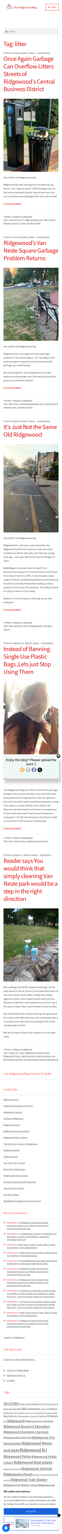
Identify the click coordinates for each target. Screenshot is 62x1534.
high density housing (43, 1413)
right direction (28, 1056)
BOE (18, 1409)
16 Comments (43, 421)
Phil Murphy (52, 1416)
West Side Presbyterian (14, 1169)
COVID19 (52, 1408)
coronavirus (33, 1408)
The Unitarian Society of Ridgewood (20, 1144)
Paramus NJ (34, 1416)
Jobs (55, 1413)
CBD (46, 220)
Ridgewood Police (11, 1056)
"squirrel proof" (16, 220)
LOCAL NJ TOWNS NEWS (18, 1370)
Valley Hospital (10, 1156)
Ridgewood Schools (12, 1112)
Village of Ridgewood (23, 837)
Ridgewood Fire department (16, 1131)
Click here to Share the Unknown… (19, 1359)
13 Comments (43, 53)
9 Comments (45, 855)
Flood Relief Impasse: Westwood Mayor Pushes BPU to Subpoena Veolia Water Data (32, 1262)
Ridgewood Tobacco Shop (15, 1175)
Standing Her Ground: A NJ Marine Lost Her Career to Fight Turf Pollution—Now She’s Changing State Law (32, 1236)
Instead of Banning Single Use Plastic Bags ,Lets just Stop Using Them (27, 660)
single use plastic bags (37, 841)
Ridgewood (30, 1052)
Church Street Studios (13, 1188)
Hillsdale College (11, 1194)
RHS (5, 1421)
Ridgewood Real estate (33, 1462)
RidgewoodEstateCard (17, 1437)
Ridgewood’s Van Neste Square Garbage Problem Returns (30, 250)
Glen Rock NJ (19, 1413)
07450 (11, 1052)
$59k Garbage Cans (34, 220)
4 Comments (47, 643)
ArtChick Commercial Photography (19, 1182)
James (32, 53)
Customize (31, 1519)
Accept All (31, 1511)
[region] (31, 1510)
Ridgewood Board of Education (26, 1426)
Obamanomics (24, 1416)
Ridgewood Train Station (29, 1480)
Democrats (8, 1413)
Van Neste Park (33, 223)
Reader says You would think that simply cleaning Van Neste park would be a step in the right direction (30, 879)
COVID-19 (44, 1409)
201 (16, 1052)
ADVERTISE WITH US (16, 1375)
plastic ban (19, 841)
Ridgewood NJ (36, 626)
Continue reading (12, 203)
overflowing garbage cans (31, 404)
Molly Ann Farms (11, 1099)
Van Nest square (25, 407)
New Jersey (8, 1416)
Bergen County (25, 1404)
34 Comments (43, 237)
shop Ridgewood (42, 1485)
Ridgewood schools (18, 1474)
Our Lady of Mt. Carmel (14, 1163)
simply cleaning (43, 1056)
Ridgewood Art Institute (39, 1421)
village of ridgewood (22, 216)
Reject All (31, 1527)
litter (23, 223)
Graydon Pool (29, 1413)
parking (43, 1416)
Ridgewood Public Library (15, 1137)
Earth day (17, 626)
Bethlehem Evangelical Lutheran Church (22, 1201)
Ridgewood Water (11, 1150)
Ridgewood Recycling (12, 1469)
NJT (16, 1416)
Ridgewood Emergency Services (18, 1106)
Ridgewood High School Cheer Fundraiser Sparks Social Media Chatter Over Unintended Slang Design (28, 1225)
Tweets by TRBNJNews (14, 1337)
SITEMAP (11, 1380)
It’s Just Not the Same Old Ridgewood (30, 430)
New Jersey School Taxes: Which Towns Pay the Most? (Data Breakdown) (31, 1246)
